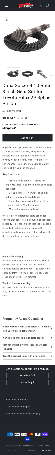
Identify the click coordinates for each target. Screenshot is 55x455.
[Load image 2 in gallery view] (27, 74)
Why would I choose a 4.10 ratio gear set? (25, 337)
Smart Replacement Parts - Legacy (23, 413)
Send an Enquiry (27, 382)
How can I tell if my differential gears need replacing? (25, 346)
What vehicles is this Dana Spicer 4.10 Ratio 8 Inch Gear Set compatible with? (27, 328)
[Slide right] (52, 75)
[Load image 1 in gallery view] (13, 74)
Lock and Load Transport (18, 406)
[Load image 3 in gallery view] (41, 74)
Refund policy (43, 446)
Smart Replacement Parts (23, 445)
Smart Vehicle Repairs (17, 399)
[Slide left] (3, 75)
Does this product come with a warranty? (24, 356)
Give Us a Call (27, 375)
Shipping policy (13, 450)
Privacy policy (45, 450)
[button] (6, 5)
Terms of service (30, 450)
